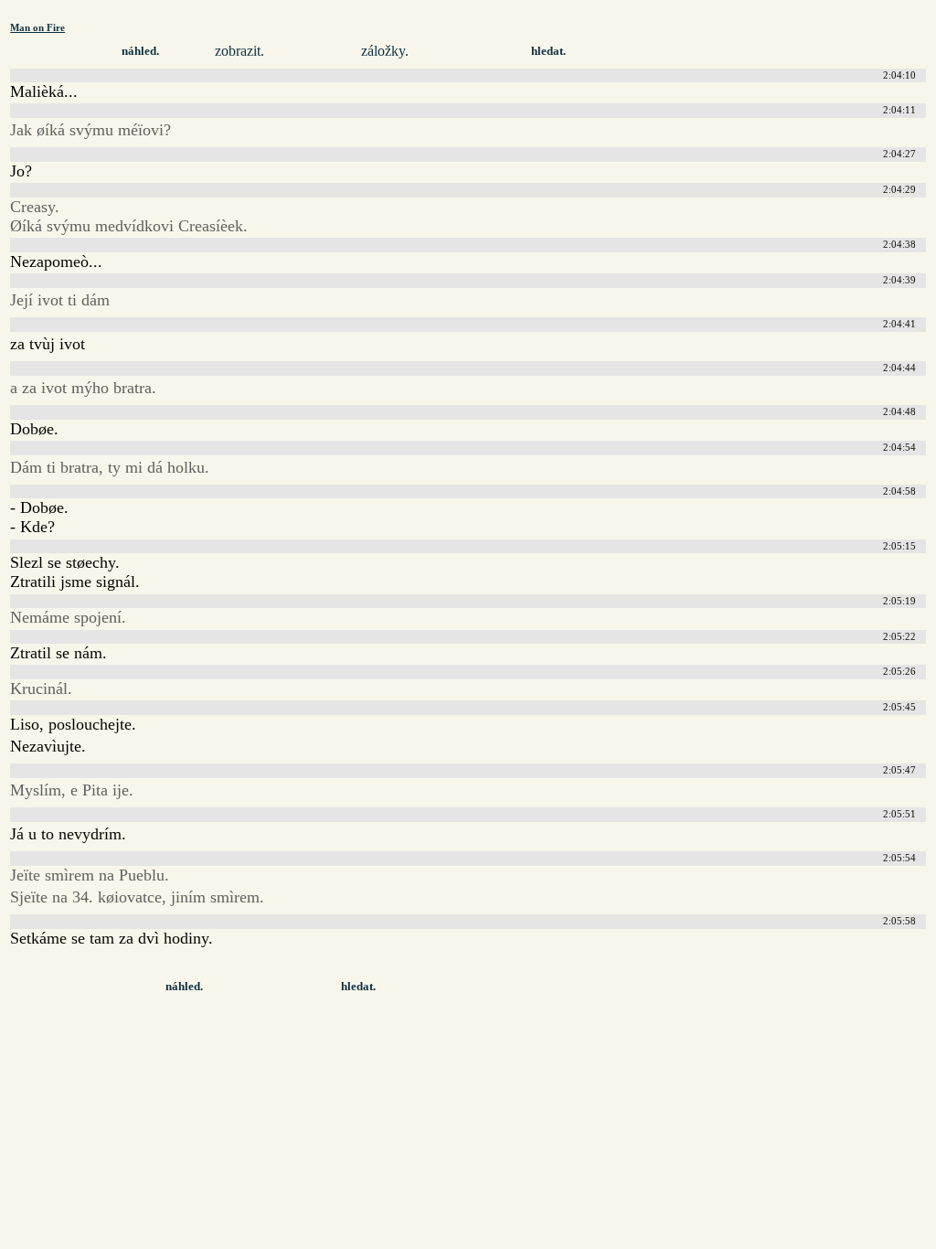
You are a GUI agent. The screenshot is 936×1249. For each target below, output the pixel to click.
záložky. (385, 51)
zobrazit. (239, 51)
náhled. (140, 51)
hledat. (548, 51)
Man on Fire (37, 27)
